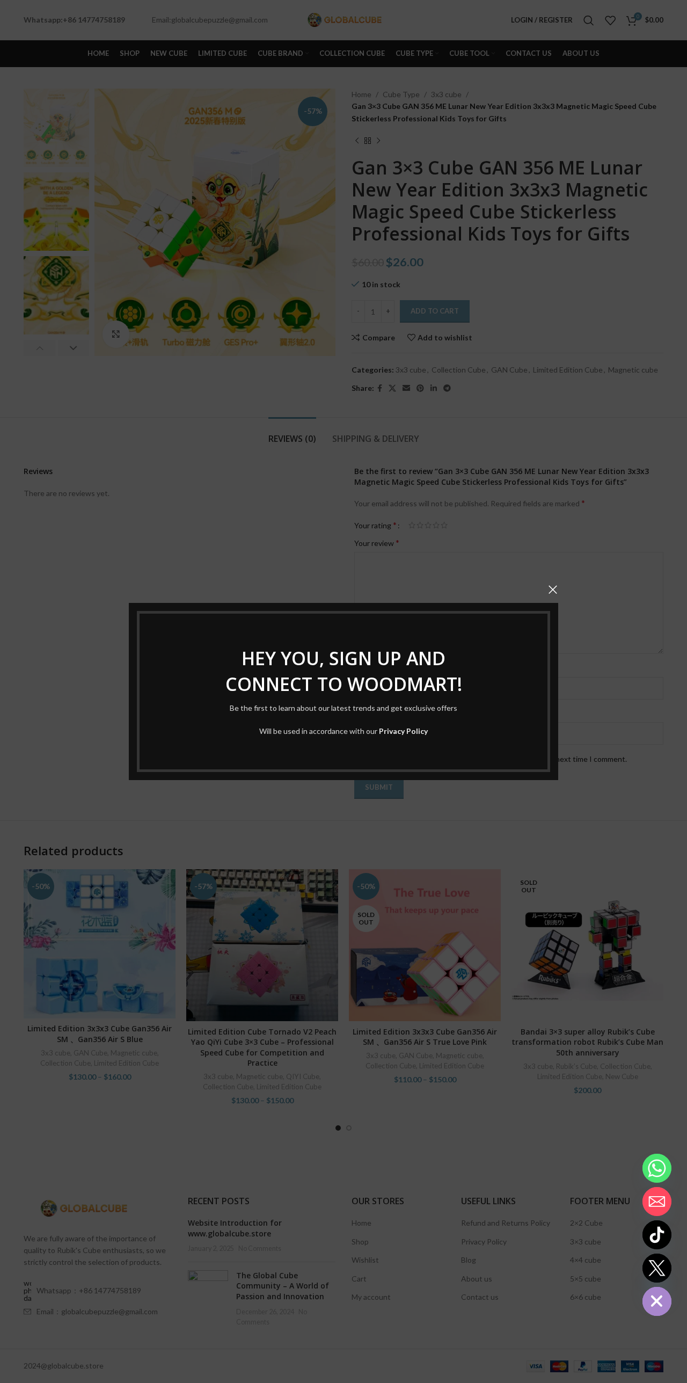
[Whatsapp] (656, 1168)
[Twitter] (656, 1268)
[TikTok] (656, 1234)
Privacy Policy (403, 731)
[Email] (656, 1201)
